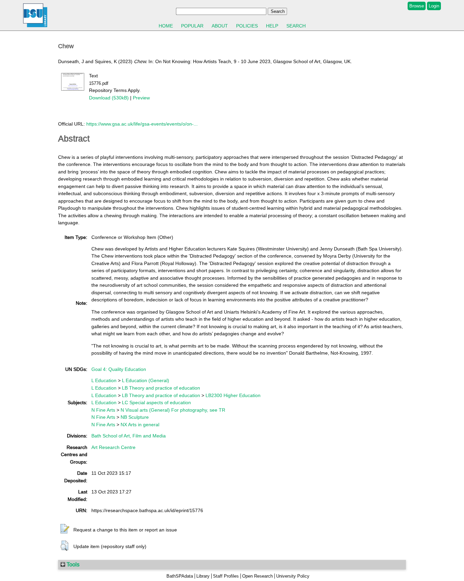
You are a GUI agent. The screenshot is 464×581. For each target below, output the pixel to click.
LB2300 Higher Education (233, 395)
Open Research (257, 576)
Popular (192, 26)
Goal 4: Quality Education (118, 369)
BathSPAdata (179, 576)
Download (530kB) (109, 97)
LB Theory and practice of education (161, 388)
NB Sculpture (135, 417)
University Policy (292, 576)
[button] (64, 529)
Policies (247, 26)
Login (434, 5)
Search (296, 26)
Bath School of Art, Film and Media (128, 435)
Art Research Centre (113, 447)
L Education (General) (145, 380)
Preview (141, 97)
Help (272, 26)
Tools (72, 564)
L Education (104, 380)
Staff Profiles (226, 576)
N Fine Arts (103, 410)
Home (166, 26)
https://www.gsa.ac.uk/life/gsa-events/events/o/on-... (142, 124)
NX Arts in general (140, 424)
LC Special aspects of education (156, 402)
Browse (416, 5)
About (220, 26)
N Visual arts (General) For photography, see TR (173, 410)
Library (203, 576)
